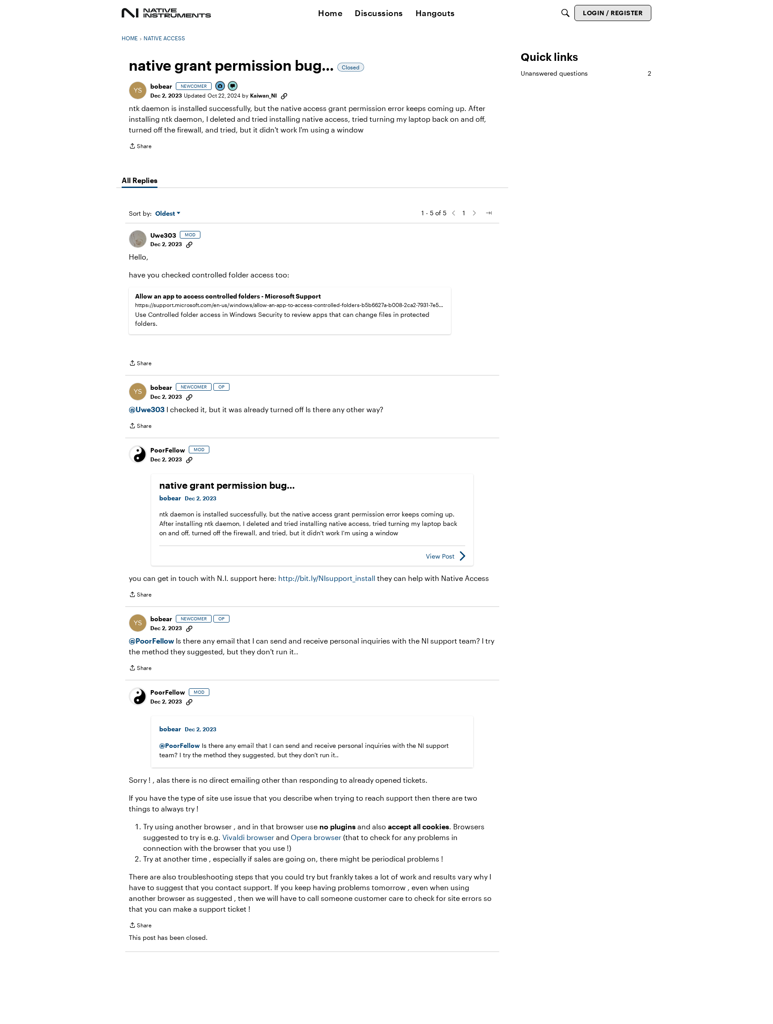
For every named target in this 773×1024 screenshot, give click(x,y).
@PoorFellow (151, 640)
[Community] (166, 13)
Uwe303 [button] (163, 235)
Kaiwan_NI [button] (263, 95)
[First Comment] (233, 86)
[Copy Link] (284, 95)
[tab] (139, 180)
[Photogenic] (220, 86)
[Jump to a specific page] (488, 213)
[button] (138, 90)
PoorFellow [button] (167, 450)
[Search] (565, 13)
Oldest (166, 213)
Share (140, 147)
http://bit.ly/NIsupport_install (326, 578)
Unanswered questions (586, 73)
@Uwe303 (147, 409)
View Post (440, 556)
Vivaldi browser (248, 837)
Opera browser (316, 837)
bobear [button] (161, 86)
